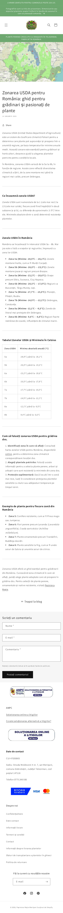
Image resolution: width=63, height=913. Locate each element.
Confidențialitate (14, 813)
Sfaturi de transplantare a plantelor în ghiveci (28, 855)
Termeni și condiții (15, 834)
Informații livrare (14, 827)
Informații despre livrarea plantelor (23, 848)
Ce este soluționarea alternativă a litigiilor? (28, 721)
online (8, 454)
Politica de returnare (16, 862)
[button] (6, 25)
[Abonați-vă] (46, 881)
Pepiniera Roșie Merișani (27, 907)
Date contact (12, 820)
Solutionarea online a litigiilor (22, 714)
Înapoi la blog (33, 601)
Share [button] (8, 125)
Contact (10, 841)
